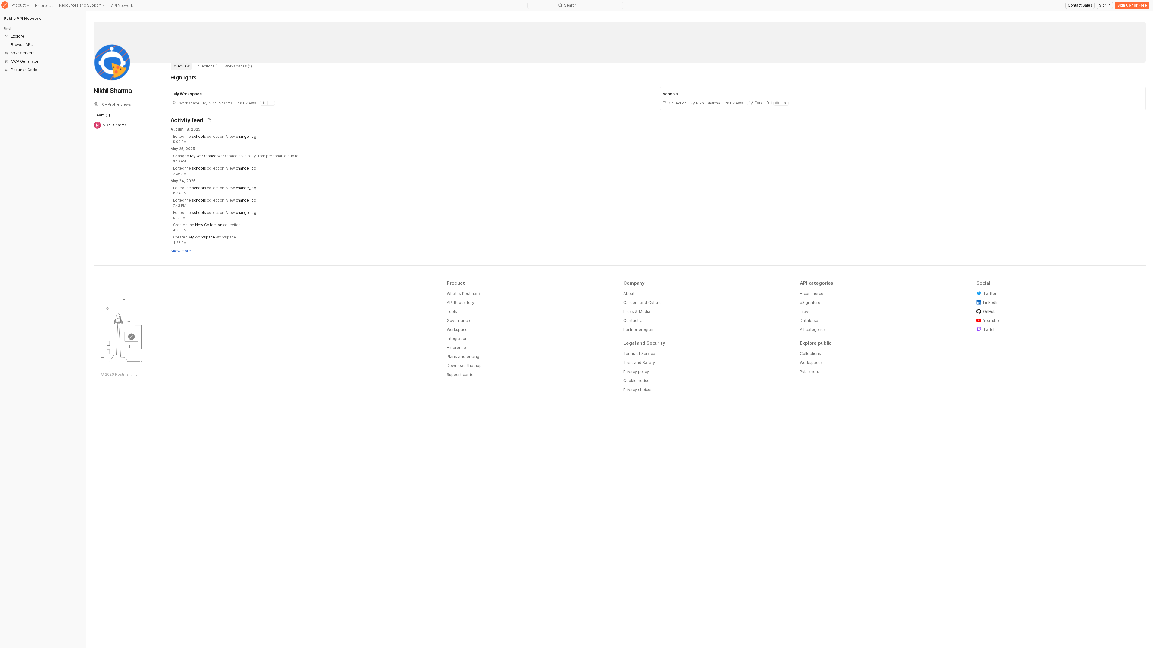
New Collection (208, 225)
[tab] (181, 66)
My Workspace (203, 156)
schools (199, 136)
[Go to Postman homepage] (4, 6)
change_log (246, 136)
